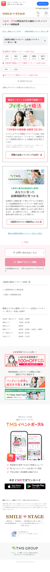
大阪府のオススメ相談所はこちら (25, 222)
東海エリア (6, 326)
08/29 (16, 57)
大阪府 (33, 329)
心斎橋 (15, 69)
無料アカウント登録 (26, 262)
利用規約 (18, 521)
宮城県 (27, 319)
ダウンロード (42, 3)
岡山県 (21, 333)
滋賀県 (21, 329)
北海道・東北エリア (9, 319)
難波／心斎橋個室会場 (13, 295)
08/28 (7, 57)
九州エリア (6, 336)
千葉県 (21, 322)
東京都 (27, 322)
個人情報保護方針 (11, 523)
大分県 (27, 336)
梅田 (6, 69)
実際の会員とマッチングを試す (25, 155)
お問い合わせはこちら (26, 252)
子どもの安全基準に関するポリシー (31, 523)
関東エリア (6, 322)
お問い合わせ (25, 525)
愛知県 (21, 326)
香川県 (27, 333)
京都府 (27, 329)
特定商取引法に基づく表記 (32, 521)
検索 (38, 15)
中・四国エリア (8, 333)
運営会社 (9, 521)
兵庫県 (40, 329)
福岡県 (21, 336)
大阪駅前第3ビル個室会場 (14, 290)
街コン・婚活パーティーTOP (12, 31)
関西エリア (6, 329)
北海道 (21, 319)
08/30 (34, 57)
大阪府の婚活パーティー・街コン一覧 (37, 31)
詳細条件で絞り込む (26, 81)
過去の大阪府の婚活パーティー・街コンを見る (25, 233)
